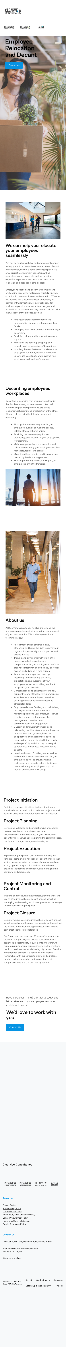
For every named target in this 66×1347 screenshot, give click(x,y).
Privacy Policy (9, 1205)
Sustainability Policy (12, 1208)
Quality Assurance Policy (14, 1224)
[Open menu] (52, 27)
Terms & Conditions (12, 1211)
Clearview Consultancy (17, 1164)
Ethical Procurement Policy (15, 1218)
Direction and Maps (12, 1258)
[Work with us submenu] (49, 1280)
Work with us (42, 1280)
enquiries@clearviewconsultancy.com (20, 1248)
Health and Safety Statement (16, 1221)
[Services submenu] (62, 1280)
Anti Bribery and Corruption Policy (19, 1214)
